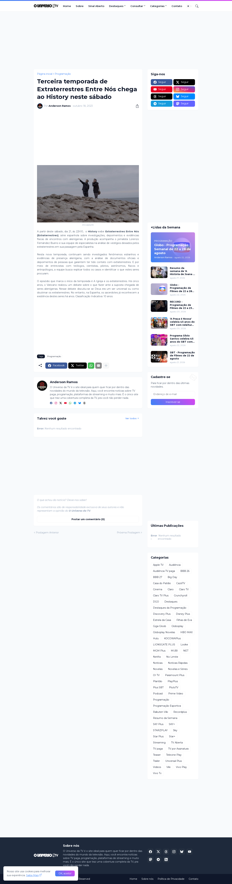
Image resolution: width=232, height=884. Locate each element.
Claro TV (184, 589)
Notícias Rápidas (178, 662)
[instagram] (56, 403)
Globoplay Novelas (164, 632)
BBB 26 (184, 571)
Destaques (116, 6)
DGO (156, 601)
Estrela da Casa (162, 620)
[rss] (166, 859)
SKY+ (172, 724)
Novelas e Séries (178, 669)
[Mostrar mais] (106, 366)
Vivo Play (181, 767)
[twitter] (60, 403)
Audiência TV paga (164, 571)
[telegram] (75, 403)
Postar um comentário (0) (88, 519)
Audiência (175, 564)
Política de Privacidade (171, 878)
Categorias (157, 6)
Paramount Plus (174, 675)
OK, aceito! (65, 873)
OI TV (156, 675)
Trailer (156, 760)
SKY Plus (158, 724)
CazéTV (180, 583)
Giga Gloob (159, 626)
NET (185, 650)
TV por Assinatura (178, 748)
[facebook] (51, 403)
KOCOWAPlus (172, 638)
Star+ (172, 736)
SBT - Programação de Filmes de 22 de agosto (182, 355)
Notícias (158, 662)
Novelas (158, 669)
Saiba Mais (32, 875)
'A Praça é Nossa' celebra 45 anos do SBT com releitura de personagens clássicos (182, 322)
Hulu (156, 638)
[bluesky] (79, 403)
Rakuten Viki (160, 711)
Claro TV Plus (160, 595)
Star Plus (158, 736)
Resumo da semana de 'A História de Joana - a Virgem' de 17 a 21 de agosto (182, 271)
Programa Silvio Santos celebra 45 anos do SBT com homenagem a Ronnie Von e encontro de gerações (181, 338)
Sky (175, 730)
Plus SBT (158, 687)
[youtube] (65, 403)
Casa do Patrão (162, 583)
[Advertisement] (116, 40)
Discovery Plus (162, 613)
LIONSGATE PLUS (164, 644)
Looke (184, 644)
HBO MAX (186, 632)
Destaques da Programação (169, 607)
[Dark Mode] (189, 6)
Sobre (80, 6)
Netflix (157, 656)
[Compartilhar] (136, 106)
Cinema (157, 589)
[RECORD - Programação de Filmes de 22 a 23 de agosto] (159, 306)
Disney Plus (183, 613)
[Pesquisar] (195, 6)
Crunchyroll (180, 595)
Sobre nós (147, 878)
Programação (63, 74)
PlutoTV (173, 687)
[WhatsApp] (91, 366)
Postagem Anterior (47, 532)
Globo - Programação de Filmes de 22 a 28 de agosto (181, 288)
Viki (168, 767)
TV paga (158, 748)
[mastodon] (150, 859)
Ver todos (131, 418)
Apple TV (158, 564)
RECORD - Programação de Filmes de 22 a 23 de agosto (181, 305)
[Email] (98, 366)
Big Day (172, 577)
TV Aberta (177, 742)
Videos (157, 767)
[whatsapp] (70, 403)
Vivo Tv (157, 773)
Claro (171, 589)
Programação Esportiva (167, 705)
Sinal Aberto (96, 6)
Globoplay (177, 626)
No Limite (172, 656)
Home (67, 6)
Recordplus (180, 711)
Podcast (158, 693)
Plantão (157, 681)
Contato (177, 6)
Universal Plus (173, 760)
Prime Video (175, 693)
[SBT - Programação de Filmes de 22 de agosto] (159, 357)
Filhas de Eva (184, 620)
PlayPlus (173, 681)
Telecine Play (174, 754)
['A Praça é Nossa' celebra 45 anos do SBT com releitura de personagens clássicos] (159, 323)
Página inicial (44, 74)
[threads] (84, 403)
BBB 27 (157, 577)
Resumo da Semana (165, 718)
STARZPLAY (160, 730)
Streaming (159, 742)
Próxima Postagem (128, 532)
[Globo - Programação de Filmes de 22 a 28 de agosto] (159, 289)
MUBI (174, 650)
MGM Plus (159, 650)
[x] (158, 852)
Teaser (157, 754)
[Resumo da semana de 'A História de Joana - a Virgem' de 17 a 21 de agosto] (159, 272)
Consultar (136, 6)
